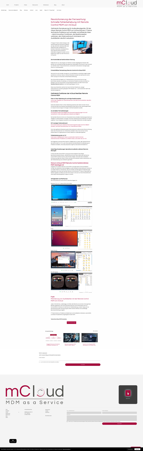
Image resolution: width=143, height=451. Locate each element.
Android (31, 10)
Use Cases (59, 10)
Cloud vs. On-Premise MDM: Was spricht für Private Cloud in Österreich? (89, 345)
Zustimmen (137, 449)
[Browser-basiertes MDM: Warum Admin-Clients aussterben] (71, 337)
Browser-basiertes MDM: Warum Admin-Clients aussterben (70, 345)
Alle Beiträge (3, 10)
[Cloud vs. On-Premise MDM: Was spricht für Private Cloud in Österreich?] (89, 337)
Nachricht (68, 414)
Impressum (47, 412)
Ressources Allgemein (13, 10)
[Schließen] (141, 449)
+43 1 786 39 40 (27, 413)
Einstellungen (130, 449)
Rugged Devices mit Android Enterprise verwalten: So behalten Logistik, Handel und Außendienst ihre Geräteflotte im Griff (53, 345)
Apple (41, 10)
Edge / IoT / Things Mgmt (49, 10)
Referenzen (8, 414)
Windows (26, 10)
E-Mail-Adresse (42, 357)
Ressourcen (8, 413)
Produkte (7, 410)
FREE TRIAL (128, 398)
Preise (7, 412)
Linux (36, 10)
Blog (21, 10)
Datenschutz (47, 409)
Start (6, 409)
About (7, 417)
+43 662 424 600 (27, 414)
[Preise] (18, 412)
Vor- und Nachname (71, 410)
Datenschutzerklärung (66, 449)
